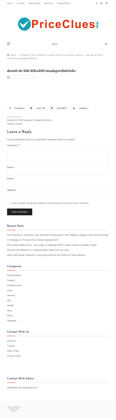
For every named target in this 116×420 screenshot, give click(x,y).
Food (9, 290)
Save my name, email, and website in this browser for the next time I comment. (50, 203)
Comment (13, 145)
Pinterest (62, 108)
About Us (48, 3)
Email (10, 178)
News (10, 315)
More (9, 310)
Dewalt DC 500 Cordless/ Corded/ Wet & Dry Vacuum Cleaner (29, 122)
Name (11, 167)
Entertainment (14, 275)
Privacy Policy (63, 3)
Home (10, 3)
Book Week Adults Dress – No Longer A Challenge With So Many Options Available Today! (52, 245)
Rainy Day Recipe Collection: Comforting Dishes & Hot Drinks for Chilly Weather (46, 255)
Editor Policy (34, 3)
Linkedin (83, 108)
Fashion (11, 280)
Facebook (20, 108)
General (11, 295)
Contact (20, 3)
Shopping (11, 320)
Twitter (40, 108)
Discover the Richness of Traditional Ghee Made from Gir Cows (38, 250)
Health (10, 305)
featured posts (14, 285)
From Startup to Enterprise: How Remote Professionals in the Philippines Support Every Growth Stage (58, 235)
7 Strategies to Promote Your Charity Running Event (32, 240)
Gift (9, 300)
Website (11, 190)
